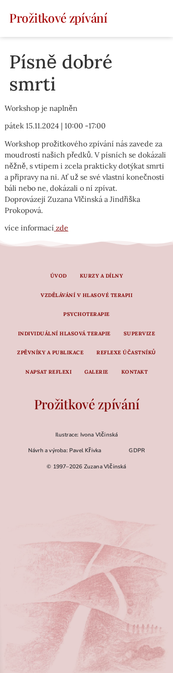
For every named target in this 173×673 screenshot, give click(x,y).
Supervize (139, 333)
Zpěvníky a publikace (50, 352)
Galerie (96, 372)
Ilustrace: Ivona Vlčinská (86, 434)
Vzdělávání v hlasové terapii (86, 295)
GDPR (137, 450)
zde (61, 227)
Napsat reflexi (48, 372)
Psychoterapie (86, 314)
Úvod (58, 276)
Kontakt (134, 372)
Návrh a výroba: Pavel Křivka (64, 450)
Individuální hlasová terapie (64, 333)
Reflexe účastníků (126, 352)
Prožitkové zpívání (58, 18)
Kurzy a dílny (101, 276)
